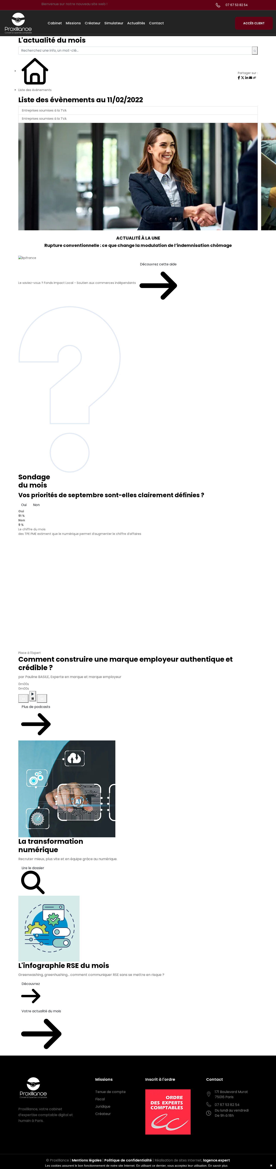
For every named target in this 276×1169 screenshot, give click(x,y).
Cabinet (55, 23)
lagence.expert (216, 1160)
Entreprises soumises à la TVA (44, 110)
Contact (156, 23)
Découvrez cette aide (158, 264)
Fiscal (100, 1099)
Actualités (136, 23)
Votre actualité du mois (41, 1011)
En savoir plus (217, 1165)
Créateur (92, 23)
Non (36, 504)
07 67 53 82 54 (237, 5)
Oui (24, 504)
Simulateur (113, 23)
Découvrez (31, 983)
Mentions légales (87, 1160)
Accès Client (254, 23)
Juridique (102, 1106)
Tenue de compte (110, 1091)
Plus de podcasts (36, 706)
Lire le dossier (33, 868)
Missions (73, 23)
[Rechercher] (255, 50)
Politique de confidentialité (128, 1160)
